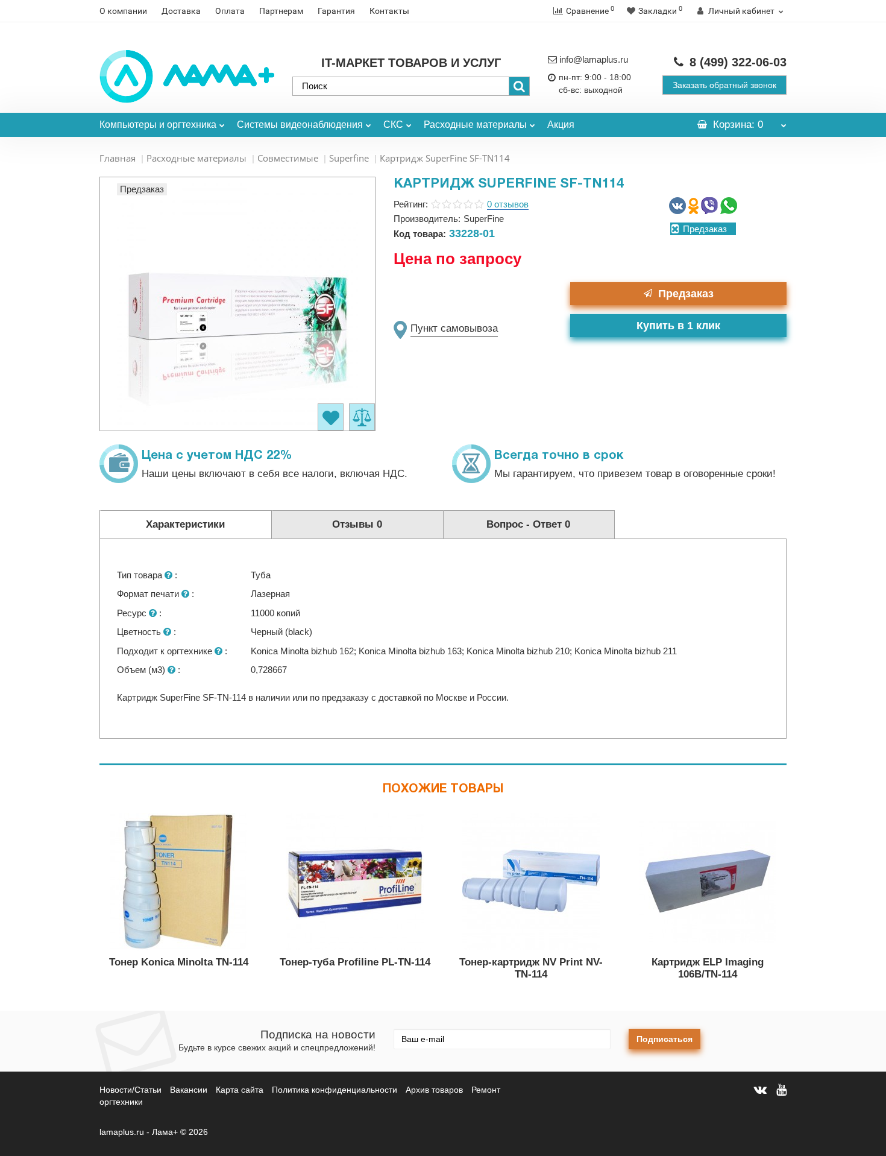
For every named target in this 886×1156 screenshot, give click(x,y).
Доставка (181, 11)
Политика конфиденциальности (334, 1089)
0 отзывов (508, 204)
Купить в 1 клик (678, 326)
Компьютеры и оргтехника (157, 124)
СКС (393, 124)
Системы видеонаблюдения (300, 124)
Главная (117, 158)
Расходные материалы (475, 124)
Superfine (349, 158)
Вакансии (188, 1089)
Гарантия (336, 11)
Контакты (389, 11)
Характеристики (185, 524)
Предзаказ (686, 294)
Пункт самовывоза (454, 328)
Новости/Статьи (130, 1089)
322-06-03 (738, 62)
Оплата (230, 11)
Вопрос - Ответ (528, 524)
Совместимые (287, 158)
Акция (560, 124)
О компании (123, 11)
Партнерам (281, 11)
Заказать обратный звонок (724, 85)
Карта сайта (239, 1089)
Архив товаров (434, 1089)
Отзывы (357, 524)
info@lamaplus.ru (593, 59)
